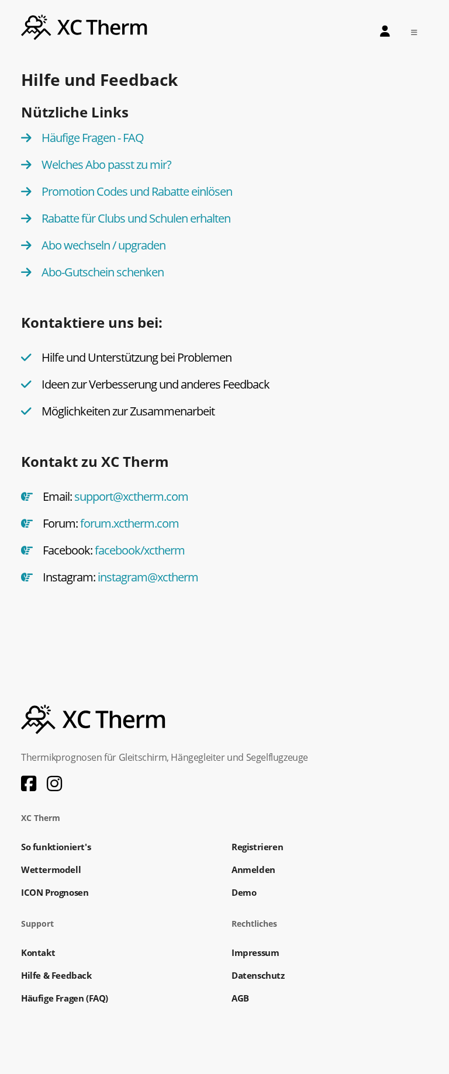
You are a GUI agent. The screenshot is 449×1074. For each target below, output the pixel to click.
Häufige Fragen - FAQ (93, 137)
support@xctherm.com (131, 496)
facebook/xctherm (140, 550)
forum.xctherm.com (129, 523)
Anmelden (253, 869)
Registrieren (257, 847)
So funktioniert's (56, 847)
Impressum (255, 952)
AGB (240, 998)
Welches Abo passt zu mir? (106, 164)
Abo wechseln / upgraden (103, 245)
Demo (244, 892)
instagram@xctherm (148, 577)
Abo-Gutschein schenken (103, 272)
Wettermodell (51, 869)
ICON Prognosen (54, 892)
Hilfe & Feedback (56, 975)
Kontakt (38, 952)
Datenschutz (258, 975)
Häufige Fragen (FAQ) (64, 998)
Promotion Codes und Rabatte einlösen (137, 191)
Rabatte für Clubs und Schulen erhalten (136, 218)
